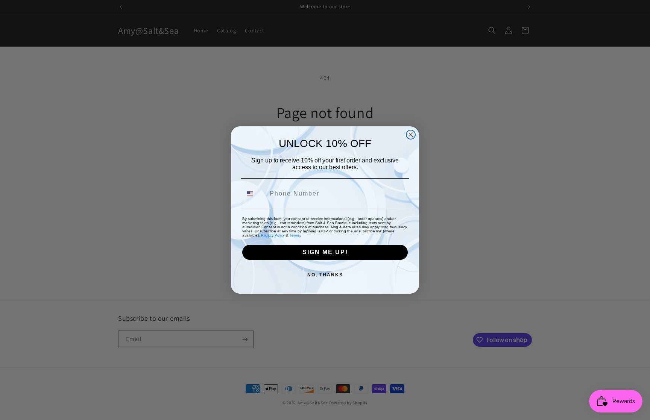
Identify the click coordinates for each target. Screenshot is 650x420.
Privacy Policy (273, 235)
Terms (295, 235)
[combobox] (254, 193)
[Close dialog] (410, 134)
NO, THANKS (325, 274)
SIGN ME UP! (325, 252)
